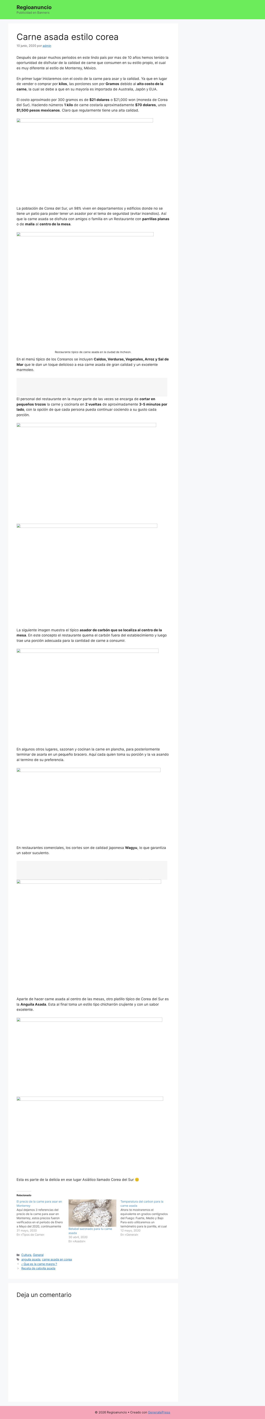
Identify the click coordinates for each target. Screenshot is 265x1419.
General (38, 1255)
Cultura (26, 1255)
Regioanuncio (34, 7)
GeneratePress (159, 1412)
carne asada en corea (57, 1259)
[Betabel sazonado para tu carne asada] (92, 1213)
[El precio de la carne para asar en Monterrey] (43, 1218)
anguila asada (30, 1259)
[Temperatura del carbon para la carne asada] (146, 1218)
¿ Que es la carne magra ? (39, 1264)
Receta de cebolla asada (38, 1268)
